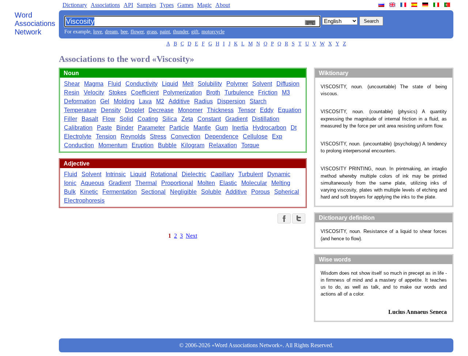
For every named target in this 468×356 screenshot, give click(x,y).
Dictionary (75, 5)
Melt (187, 84)
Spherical (286, 192)
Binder (124, 128)
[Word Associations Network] (393, 5)
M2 (160, 101)
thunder (180, 31)
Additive (179, 101)
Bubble (167, 145)
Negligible (183, 192)
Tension (106, 136)
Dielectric (194, 174)
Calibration (78, 128)
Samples (146, 5)
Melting (280, 183)
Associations (105, 5)
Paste (104, 128)
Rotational (164, 174)
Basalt (90, 119)
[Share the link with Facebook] (284, 218)
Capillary (222, 174)
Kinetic (89, 192)
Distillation (265, 119)
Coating (147, 119)
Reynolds (133, 136)
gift (195, 31)
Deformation (80, 101)
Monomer (190, 110)
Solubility (210, 84)
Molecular (254, 183)
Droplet (134, 110)
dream (111, 31)
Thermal (146, 183)
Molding (124, 101)
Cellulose (255, 136)
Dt (294, 128)
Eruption (143, 145)
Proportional (177, 183)
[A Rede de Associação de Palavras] (448, 5)
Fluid (114, 84)
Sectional (153, 192)
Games (185, 5)
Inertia (240, 128)
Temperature (80, 110)
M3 (286, 92)
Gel (104, 101)
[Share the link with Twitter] (298, 218)
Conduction (79, 145)
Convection (185, 136)
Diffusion (287, 84)
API (128, 5)
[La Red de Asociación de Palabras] (415, 5)
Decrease (161, 110)
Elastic (228, 183)
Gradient (236, 119)
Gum (221, 128)
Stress (158, 136)
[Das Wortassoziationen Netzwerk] (426, 5)
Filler (70, 119)
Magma (93, 84)
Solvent (262, 84)
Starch (258, 101)
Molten (206, 183)
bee (124, 31)
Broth (213, 92)
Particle (179, 128)
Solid (126, 119)
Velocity (94, 92)
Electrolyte (77, 136)
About (222, 5)
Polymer (237, 84)
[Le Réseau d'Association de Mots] (404, 5)
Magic (204, 5)
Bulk (70, 192)
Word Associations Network (35, 23)
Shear (72, 84)
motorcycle (212, 31)
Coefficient (145, 92)
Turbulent (250, 174)
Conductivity (141, 84)
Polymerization (182, 92)
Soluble (211, 192)
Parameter (151, 128)
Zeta (187, 119)
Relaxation (223, 145)
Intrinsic (116, 174)
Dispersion (231, 101)
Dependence (221, 136)
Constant (209, 119)
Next (191, 236)
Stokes (118, 92)
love (97, 31)
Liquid (170, 84)
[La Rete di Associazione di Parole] (437, 5)
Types (167, 5)
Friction (268, 92)
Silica (169, 119)
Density (111, 110)
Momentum (112, 145)
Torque (250, 145)
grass (152, 31)
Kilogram (192, 145)
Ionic (70, 183)
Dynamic (278, 174)
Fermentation (119, 192)
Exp (277, 136)
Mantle (202, 128)
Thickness (220, 110)
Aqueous (92, 183)
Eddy (266, 110)
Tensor (247, 110)
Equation (289, 110)
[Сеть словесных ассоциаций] (382, 5)
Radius (203, 101)
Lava (145, 101)
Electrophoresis (84, 200)
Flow (108, 119)
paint (165, 31)
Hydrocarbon (269, 128)
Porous (260, 192)
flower (137, 31)
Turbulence (239, 92)
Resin (71, 92)
